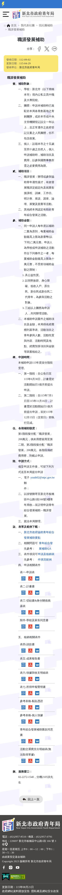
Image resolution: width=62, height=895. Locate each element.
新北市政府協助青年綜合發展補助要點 (39, 535)
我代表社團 (28, 25)
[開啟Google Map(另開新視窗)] (6, 844)
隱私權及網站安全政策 (45, 891)
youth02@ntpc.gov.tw (42, 477)
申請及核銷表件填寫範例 (46, 557)
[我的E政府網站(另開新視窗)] (5, 876)
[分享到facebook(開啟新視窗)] (39, 48)
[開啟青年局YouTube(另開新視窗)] (17, 867)
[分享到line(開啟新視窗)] (54, 48)
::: (5, 25)
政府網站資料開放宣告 (16, 891)
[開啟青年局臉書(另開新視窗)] (4, 867)
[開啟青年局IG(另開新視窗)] (10, 867)
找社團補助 (46, 25)
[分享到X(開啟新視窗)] (46, 48)
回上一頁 (33, 799)
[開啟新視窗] (23, 578)
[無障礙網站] (17, 876)
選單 (6, 14)
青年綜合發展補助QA (46, 546)
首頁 (14, 25)
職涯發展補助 (16, 29)
